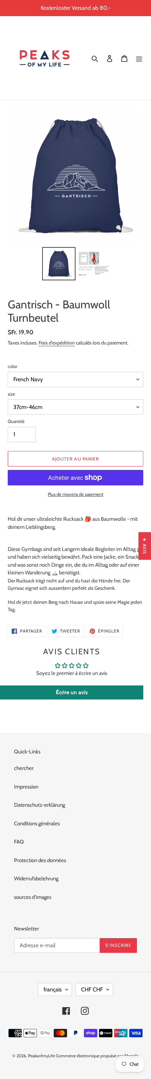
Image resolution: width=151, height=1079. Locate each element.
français (53, 989)
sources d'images (32, 897)
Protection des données (40, 860)
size (11, 394)
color (12, 366)
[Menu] (139, 58)
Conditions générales (37, 823)
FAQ (19, 842)
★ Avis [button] (144, 546)
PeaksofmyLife (41, 1055)
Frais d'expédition (57, 343)
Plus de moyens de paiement (75, 494)
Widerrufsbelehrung (36, 878)
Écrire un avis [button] (72, 692)
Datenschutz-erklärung (39, 805)
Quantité (16, 421)
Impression (26, 787)
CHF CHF (92, 989)
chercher (24, 768)
